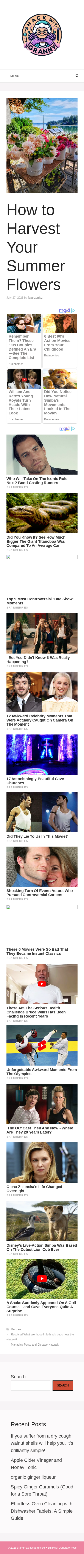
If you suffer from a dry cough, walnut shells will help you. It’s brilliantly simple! (42, 1443)
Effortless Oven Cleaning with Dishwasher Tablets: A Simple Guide (42, 1511)
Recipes (16, 1329)
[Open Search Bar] (77, 75)
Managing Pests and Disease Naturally (35, 1344)
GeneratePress (67, 1547)
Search (18, 1376)
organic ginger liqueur (33, 1477)
